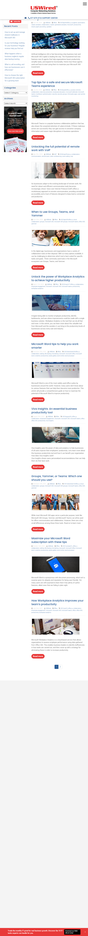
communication (36, 156)
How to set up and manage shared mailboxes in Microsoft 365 (15, 35)
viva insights (50, 420)
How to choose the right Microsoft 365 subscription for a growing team (15, 78)
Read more (38, 73)
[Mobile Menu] (85, 3)
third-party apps (72, 94)
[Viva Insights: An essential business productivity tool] (55, 435)
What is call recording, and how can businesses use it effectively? (15, 67)
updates (49, 27)
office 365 (82, 221)
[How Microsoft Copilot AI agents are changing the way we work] (55, 41)
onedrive (37, 356)
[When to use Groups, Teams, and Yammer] (55, 238)
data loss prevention (46, 92)
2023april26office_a (67, 219)
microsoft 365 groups (61, 221)
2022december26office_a (72, 351)
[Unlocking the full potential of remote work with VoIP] (55, 170)
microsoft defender (71, 92)
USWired (47, 22)
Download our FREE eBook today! (71, 932)
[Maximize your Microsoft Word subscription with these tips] (55, 564)
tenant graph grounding (38, 27)
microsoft (70, 25)
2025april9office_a (65, 22)
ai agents (74, 22)
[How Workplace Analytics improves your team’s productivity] (55, 627)
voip (71, 156)
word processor (69, 356)
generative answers (61, 25)
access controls (76, 90)
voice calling (66, 156)
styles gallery (52, 356)
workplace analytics (37, 288)
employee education (59, 92)
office (82, 418)
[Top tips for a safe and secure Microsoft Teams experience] (55, 110)
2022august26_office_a (69, 416)
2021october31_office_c (70, 546)
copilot (52, 25)
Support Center (50, 18)
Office (55, 22)
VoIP (55, 154)
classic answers (36, 25)
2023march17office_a (68, 284)
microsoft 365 (49, 221)
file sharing (48, 354)
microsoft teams (73, 221)
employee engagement (38, 286)
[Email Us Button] (25, 18)
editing (42, 354)
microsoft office (70, 354)
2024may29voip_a (65, 154)
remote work (45, 156)
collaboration (45, 25)
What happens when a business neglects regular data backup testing (14, 56)
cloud (75, 219)
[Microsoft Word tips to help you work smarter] (55, 370)
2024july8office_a (65, 90)
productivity (77, 25)
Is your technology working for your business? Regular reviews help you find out (15, 45)
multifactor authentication (44, 94)
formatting (55, 354)
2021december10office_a (72, 484)
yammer (33, 224)
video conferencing (56, 156)
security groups (62, 94)
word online (60, 356)
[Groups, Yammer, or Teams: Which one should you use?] (55, 502)
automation (81, 22)
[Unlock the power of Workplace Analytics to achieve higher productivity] (55, 303)
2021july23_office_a (66, 608)
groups (42, 221)
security (54, 94)
